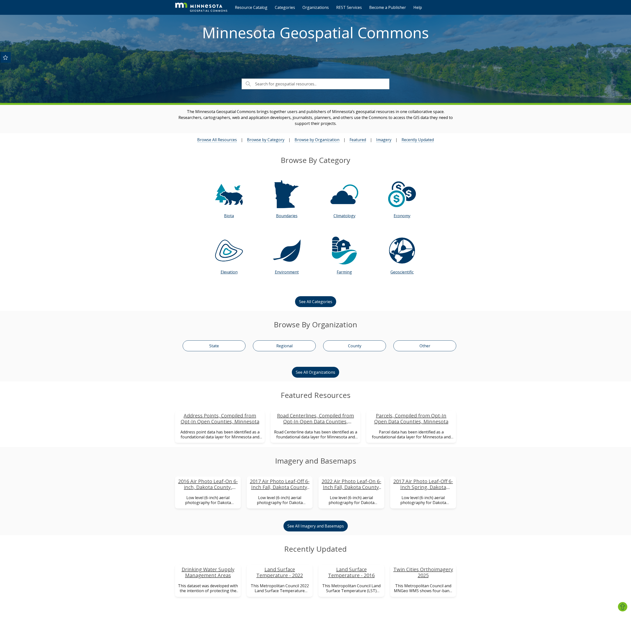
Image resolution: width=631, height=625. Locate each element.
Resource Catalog (251, 7)
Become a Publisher (387, 7)
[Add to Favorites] (5, 57)
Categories (285, 7)
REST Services (349, 7)
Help (417, 7)
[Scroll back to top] (622, 606)
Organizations (315, 7)
